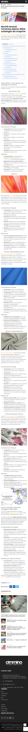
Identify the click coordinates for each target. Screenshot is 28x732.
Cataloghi (3, 695)
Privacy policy (4, 708)
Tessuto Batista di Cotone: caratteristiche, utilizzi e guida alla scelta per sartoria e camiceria (17, 634)
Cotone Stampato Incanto (11, 416)
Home (4, 4)
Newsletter (3, 706)
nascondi (10, 44)
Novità (9, 4)
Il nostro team (4, 699)
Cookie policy (4, 710)
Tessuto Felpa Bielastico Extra (9, 254)
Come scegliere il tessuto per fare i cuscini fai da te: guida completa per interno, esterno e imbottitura (13, 615)
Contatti (3, 704)
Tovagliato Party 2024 (14, 513)
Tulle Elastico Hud (17, 93)
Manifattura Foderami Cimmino (8, 35)
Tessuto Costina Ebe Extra (8, 353)
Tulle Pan (11, 195)
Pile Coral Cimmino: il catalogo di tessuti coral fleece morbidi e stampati (16, 647)
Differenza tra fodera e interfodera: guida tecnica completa (16, 621)
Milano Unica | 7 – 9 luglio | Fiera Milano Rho (17, 640)
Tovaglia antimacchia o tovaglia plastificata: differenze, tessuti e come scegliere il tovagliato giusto (16, 628)
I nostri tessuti (4, 693)
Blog (2, 697)
